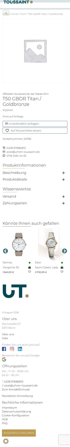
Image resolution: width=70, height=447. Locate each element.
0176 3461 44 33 (16, 155)
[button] (6, 441)
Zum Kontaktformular (16, 389)
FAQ (4, 423)
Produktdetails (15, 179)
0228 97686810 (16, 147)
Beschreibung (14, 173)
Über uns (8, 334)
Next (64, 251)
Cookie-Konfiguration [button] (15, 415)
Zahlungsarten (15, 203)
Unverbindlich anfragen (23, 123)
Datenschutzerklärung (16, 411)
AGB (5, 419)
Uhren (15, 14)
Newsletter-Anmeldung (17, 395)
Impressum (9, 407)
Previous (5, 251)
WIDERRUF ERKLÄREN (19, 432)
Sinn (23, 14)
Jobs (5, 338)
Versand (9, 196)
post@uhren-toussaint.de (23, 151)
